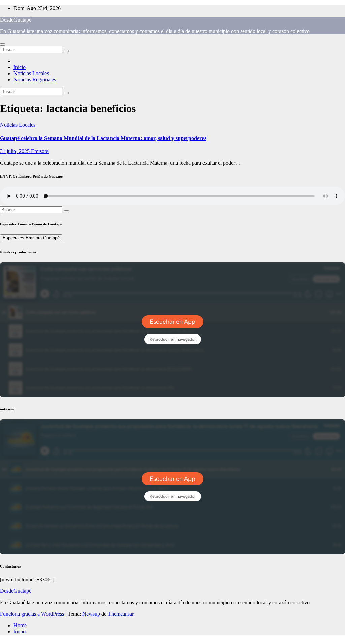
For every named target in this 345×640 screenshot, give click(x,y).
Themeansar (121, 614)
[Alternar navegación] (2, 44)
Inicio (19, 67)
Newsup (91, 614)
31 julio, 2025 (15, 151)
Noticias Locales (31, 73)
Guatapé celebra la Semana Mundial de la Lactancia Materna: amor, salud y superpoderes (103, 138)
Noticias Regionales (34, 79)
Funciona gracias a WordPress (32, 614)
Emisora (40, 151)
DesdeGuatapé (15, 20)
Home (20, 625)
